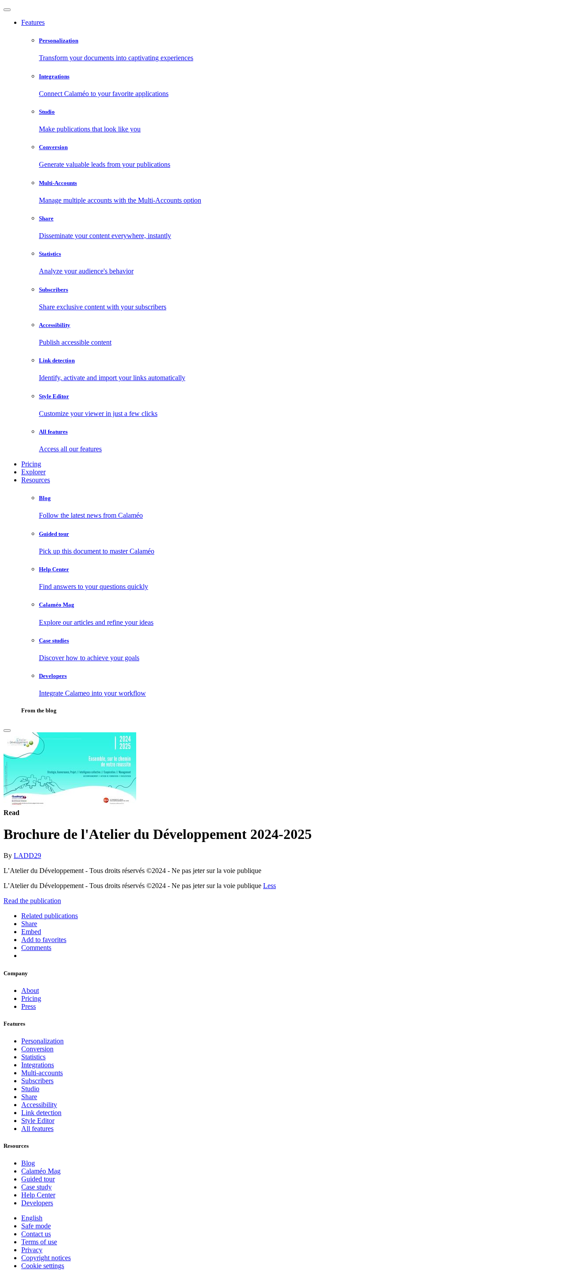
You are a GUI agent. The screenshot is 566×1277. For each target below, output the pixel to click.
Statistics (33, 1057)
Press (28, 1006)
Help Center (38, 1195)
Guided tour (38, 1179)
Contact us (36, 1234)
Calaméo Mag (41, 1171)
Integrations (37, 1065)
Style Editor (37, 1120)
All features (37, 1128)
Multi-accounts (42, 1073)
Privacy (31, 1250)
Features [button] (33, 22)
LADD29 (27, 855)
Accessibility (39, 1104)
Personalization (42, 1041)
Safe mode (36, 1226)
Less (269, 885)
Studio (30, 1088)
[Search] (7, 730)
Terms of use (39, 1242)
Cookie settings (42, 1265)
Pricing (31, 464)
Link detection (41, 1112)
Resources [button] (35, 480)
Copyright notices (46, 1258)
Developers (37, 1203)
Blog (28, 1163)
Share (29, 1096)
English (31, 1218)
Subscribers (37, 1081)
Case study (36, 1187)
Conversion (37, 1049)
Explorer (33, 472)
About (30, 990)
